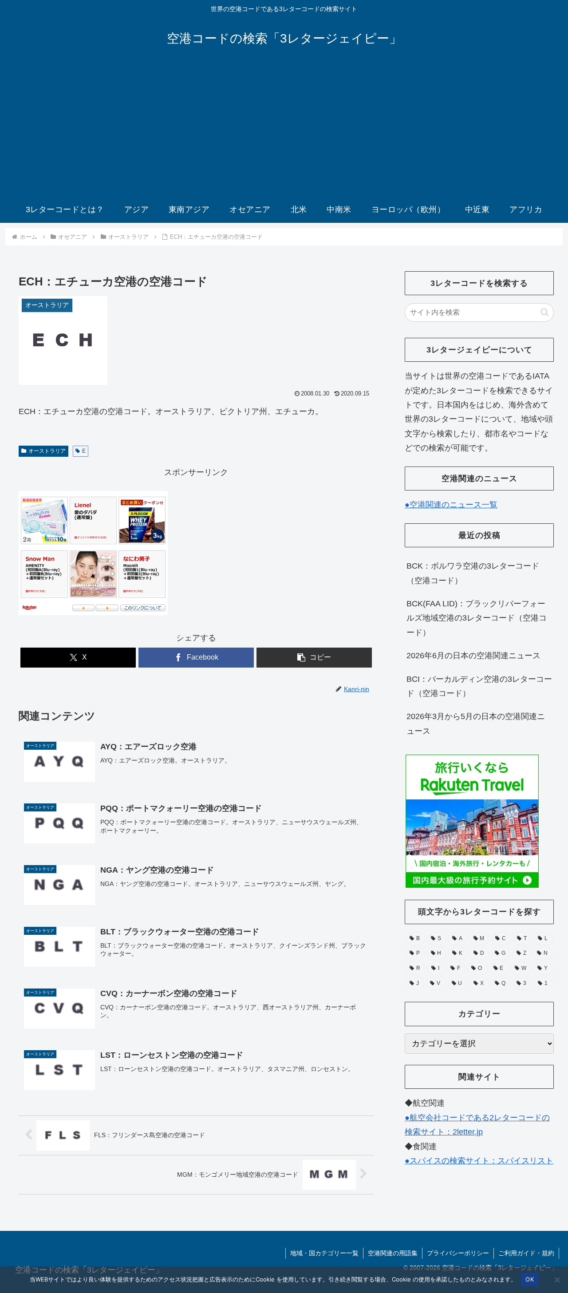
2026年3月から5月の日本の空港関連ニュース (475, 723)
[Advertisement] (284, 129)
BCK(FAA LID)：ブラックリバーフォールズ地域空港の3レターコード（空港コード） (476, 618)
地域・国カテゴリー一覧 (324, 1253)
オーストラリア (47, 451)
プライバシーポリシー (458, 1253)
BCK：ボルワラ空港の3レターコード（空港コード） (472, 573)
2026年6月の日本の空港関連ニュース (473, 655)
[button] (314, 658)
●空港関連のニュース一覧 (451, 504)
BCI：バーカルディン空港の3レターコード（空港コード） (479, 686)
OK (529, 1279)
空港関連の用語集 (393, 1253)
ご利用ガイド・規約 (526, 1253)
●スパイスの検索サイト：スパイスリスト (479, 1160)
